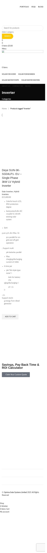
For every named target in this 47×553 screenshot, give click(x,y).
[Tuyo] (22, 421)
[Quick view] (5, 322)
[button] (10, 316)
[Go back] (5, 87)
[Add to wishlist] (5, 311)
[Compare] (5, 165)
